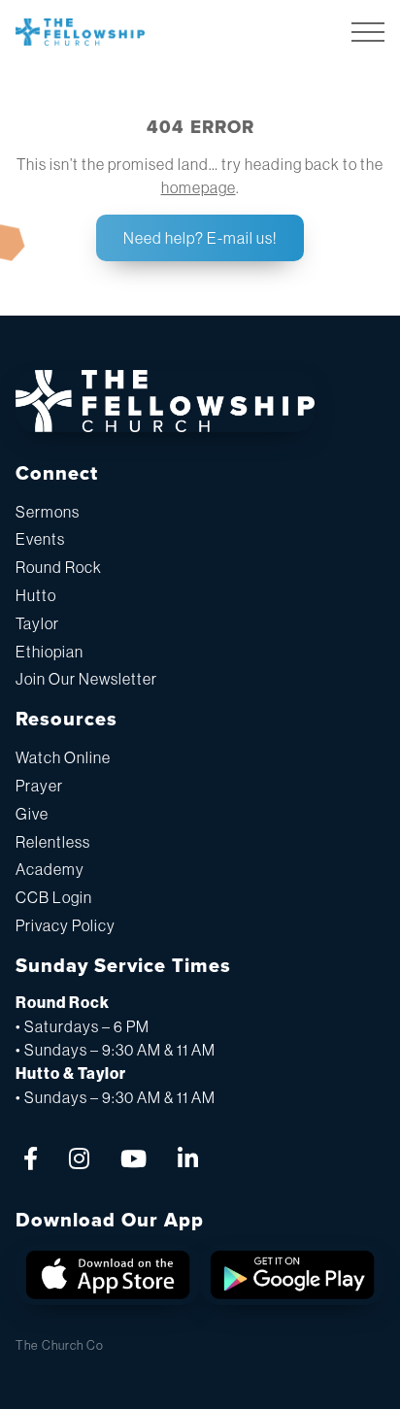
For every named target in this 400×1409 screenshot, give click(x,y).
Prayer (39, 785)
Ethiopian (49, 651)
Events (40, 539)
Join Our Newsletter (86, 679)
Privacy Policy (66, 925)
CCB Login (54, 897)
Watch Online (63, 757)
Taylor (37, 623)
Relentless (53, 842)
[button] (367, 32)
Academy (50, 869)
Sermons (48, 511)
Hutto (36, 595)
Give (32, 813)
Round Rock (59, 567)
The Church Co (60, 1345)
